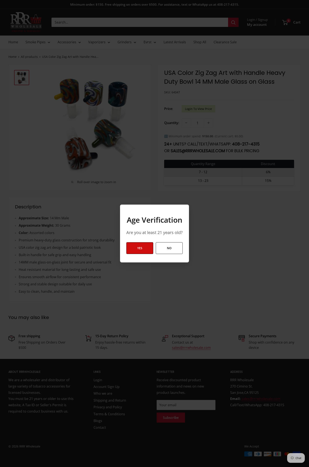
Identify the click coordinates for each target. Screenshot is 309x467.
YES (139, 248)
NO (169, 248)
